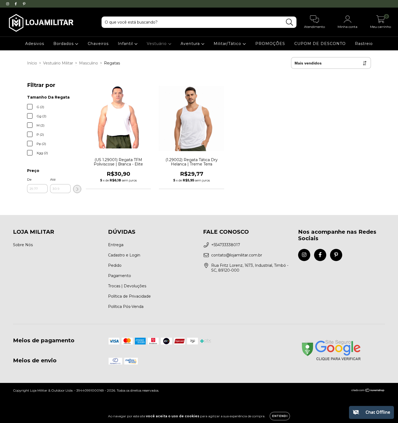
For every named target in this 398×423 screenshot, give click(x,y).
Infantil (126, 43)
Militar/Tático (228, 43)
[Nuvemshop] (368, 391)
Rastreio (364, 43)
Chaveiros (98, 43)
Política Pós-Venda (125, 306)
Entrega (115, 244)
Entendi (280, 416)
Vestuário (157, 43)
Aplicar (77, 189)
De (29, 179)
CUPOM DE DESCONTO (320, 43)
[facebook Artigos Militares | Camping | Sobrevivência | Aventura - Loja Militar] (16, 3)
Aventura (191, 43)
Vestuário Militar (58, 63)
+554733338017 (225, 244)
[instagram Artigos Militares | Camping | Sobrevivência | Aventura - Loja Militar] (8, 3)
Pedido (115, 265)
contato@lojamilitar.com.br (236, 255)
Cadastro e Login (124, 255)
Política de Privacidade (129, 296)
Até (53, 179)
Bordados (64, 43)
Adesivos (34, 43)
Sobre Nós (23, 244)
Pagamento (119, 275)
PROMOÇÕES (270, 43)
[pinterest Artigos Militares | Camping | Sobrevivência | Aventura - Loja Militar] (24, 3)
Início (32, 63)
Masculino (88, 63)
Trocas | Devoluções (127, 286)
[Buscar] (289, 22)
